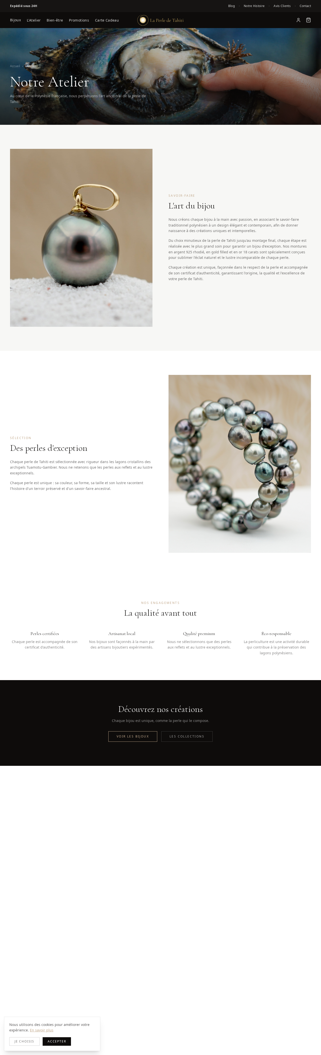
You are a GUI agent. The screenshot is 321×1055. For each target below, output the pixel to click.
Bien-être (55, 20)
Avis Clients (282, 6)
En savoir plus (41, 1030)
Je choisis (24, 1041)
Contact (305, 6)
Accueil (15, 66)
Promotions (79, 20)
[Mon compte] (298, 20)
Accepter (57, 1041)
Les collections (187, 736)
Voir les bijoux (133, 736)
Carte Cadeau (107, 20)
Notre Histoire (254, 6)
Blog (231, 6)
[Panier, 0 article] (308, 20)
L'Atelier (34, 20)
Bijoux (15, 20)
